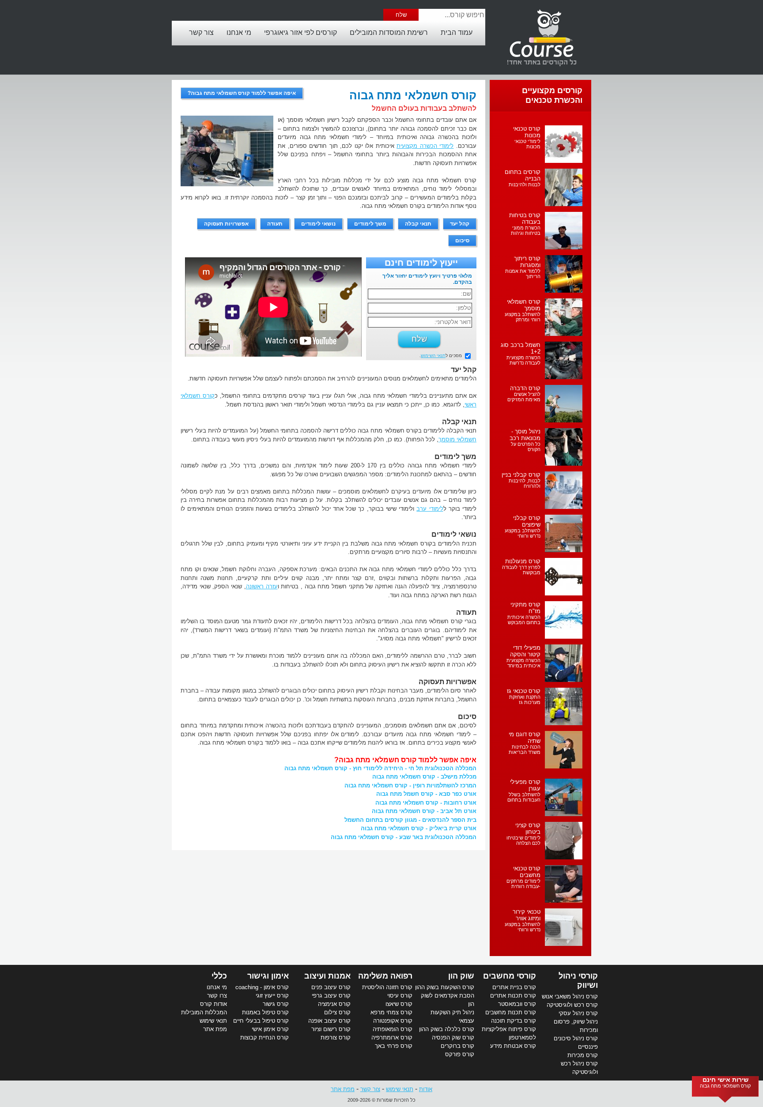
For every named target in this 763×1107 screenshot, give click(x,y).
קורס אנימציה (334, 1004)
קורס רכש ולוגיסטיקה (572, 1005)
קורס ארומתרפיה (391, 1037)
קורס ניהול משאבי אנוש (570, 996)
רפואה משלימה (385, 975)
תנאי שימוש (213, 1020)
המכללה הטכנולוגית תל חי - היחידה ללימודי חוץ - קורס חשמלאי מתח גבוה (380, 768)
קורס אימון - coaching (262, 987)
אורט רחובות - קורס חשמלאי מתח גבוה (425, 802)
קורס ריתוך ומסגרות (527, 261)
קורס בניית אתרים (514, 987)
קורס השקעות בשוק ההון (444, 987)
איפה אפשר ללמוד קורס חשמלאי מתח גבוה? (242, 93)
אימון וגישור (268, 975)
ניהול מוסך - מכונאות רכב (525, 434)
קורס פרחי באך (393, 1046)
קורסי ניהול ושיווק (578, 980)
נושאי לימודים (318, 224)
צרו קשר (217, 995)
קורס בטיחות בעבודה (524, 218)
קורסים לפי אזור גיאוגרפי (300, 32)
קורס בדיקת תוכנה (513, 1020)
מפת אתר (215, 1029)
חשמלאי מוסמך (457, 439)
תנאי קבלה (418, 224)
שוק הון (461, 975)
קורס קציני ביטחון (527, 828)
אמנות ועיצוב (327, 975)
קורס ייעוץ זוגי (272, 995)
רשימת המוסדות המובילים (389, 32)
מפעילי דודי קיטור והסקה (525, 651)
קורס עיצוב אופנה (329, 1020)
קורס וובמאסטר (517, 1004)
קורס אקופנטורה (392, 1020)
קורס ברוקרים (457, 1046)
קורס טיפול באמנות (265, 1012)
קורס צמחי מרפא (391, 1012)
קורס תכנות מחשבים (510, 1012)
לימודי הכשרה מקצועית (425, 146)
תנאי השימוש (433, 355)
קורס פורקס (459, 1054)
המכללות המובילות (204, 1012)
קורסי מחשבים (509, 975)
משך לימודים (370, 224)
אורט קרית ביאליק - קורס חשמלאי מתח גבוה (418, 828)
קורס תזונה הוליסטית (387, 987)
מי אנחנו (239, 32)
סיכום (462, 240)
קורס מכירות (582, 1055)
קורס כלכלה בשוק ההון (446, 1029)
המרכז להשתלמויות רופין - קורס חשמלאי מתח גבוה (410, 785)
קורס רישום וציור (331, 1029)
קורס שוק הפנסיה (453, 1037)
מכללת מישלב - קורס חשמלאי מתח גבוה (424, 776)
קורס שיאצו (398, 1004)
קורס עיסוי (399, 995)
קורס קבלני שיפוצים (526, 521)
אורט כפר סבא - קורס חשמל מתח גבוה (426, 794)
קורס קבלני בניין (521, 474)
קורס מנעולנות (522, 561)
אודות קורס (213, 1004)
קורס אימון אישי (270, 1029)
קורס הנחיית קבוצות (264, 1037)
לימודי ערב (429, 508)
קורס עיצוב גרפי (331, 995)
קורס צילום (337, 1012)
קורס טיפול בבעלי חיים (261, 1020)
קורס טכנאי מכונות (526, 132)
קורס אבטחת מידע (513, 1046)
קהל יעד (459, 224)
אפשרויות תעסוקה (226, 224)
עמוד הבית (456, 32)
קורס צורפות (336, 1037)
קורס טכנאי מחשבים (526, 871)
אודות (425, 1089)
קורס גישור (276, 1004)
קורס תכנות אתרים (513, 995)
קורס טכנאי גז (523, 691)
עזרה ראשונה (262, 586)
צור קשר (201, 32)
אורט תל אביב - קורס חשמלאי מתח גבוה (424, 811)
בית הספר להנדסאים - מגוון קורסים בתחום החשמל (410, 820)
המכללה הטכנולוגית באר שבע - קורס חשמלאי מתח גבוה (403, 837)
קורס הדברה (525, 388)
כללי (219, 975)
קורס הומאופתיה (392, 1029)
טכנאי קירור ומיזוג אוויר (526, 915)
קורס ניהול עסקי (578, 1013)
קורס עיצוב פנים (331, 987)
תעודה (275, 224)
